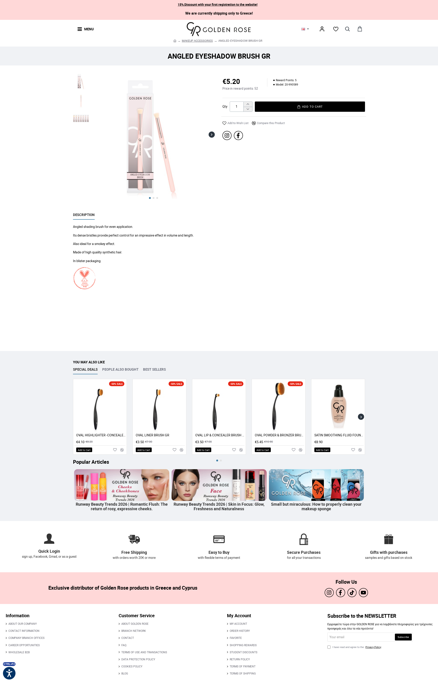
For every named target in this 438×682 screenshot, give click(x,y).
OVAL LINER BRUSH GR (152, 435)
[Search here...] (347, 29)
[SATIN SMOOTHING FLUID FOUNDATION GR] (338, 405)
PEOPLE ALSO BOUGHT (120, 369)
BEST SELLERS (154, 369)
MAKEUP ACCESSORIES (197, 41)
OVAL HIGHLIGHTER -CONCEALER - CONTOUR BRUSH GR (100, 435)
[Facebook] (340, 592)
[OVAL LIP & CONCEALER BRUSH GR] (219, 405)
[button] (95, 134)
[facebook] (238, 135)
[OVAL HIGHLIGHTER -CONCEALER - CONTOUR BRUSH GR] (99, 405)
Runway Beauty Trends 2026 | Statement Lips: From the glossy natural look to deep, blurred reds (168, 506)
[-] (247, 109)
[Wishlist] (335, 29)
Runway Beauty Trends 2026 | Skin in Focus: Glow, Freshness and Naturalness (363, 506)
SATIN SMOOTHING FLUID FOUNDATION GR (339, 435)
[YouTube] (363, 592)
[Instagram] (227, 135)
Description (84, 215)
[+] (247, 104)
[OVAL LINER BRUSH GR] (159, 405)
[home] (174, 40)
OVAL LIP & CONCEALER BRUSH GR (220, 435)
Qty (224, 107)
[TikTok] (352, 592)
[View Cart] (360, 29)
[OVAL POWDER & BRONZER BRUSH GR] (278, 405)
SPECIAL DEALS (85, 369)
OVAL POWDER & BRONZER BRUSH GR (279, 435)
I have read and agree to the (356, 647)
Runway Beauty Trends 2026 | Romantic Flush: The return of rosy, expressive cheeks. (266, 506)
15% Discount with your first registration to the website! (218, 4)
